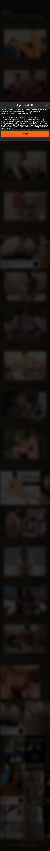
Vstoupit (25, 134)
